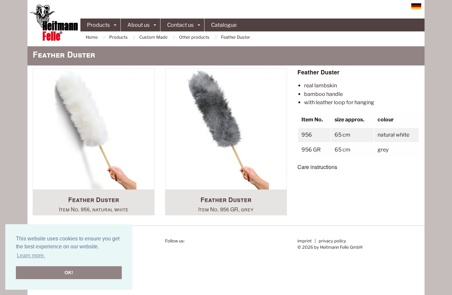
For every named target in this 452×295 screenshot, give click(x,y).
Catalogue (224, 25)
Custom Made (153, 37)
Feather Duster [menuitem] (235, 37)
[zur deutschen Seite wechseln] (416, 6)
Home (92, 37)
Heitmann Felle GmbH (341, 247)
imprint (304, 240)
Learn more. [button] (31, 255)
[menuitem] (94, 37)
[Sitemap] (406, 6)
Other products (194, 37)
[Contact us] (401, 6)
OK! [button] (69, 272)
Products (98, 25)
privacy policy (332, 240)
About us (138, 25)
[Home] (53, 23)
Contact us (180, 25)
